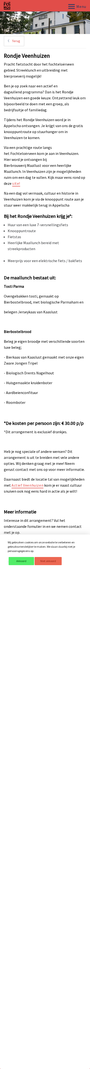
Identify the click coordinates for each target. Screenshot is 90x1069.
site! (16, 183)
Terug (15, 41)
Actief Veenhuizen (27, 485)
